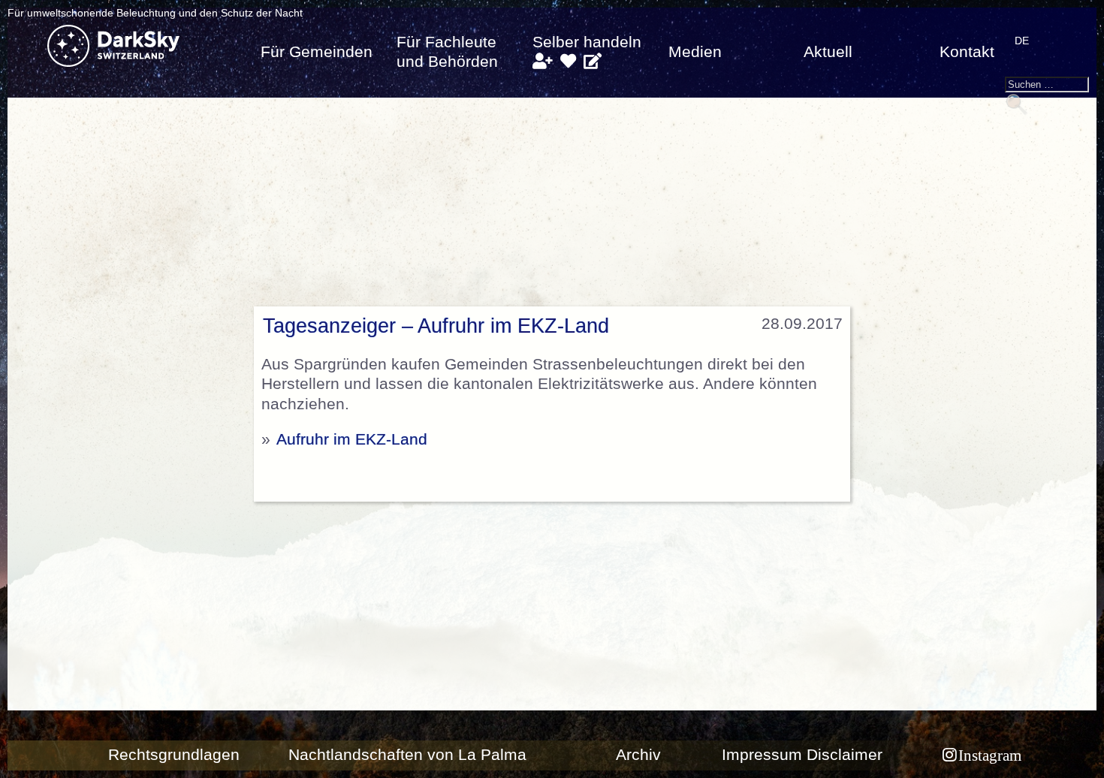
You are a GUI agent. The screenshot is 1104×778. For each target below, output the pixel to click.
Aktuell (828, 52)
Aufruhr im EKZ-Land (351, 439)
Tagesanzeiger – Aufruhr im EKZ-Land (436, 325)
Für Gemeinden (317, 52)
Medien (695, 52)
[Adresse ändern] (592, 61)
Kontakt (967, 52)
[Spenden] (568, 61)
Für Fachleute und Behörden (447, 52)
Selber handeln (586, 42)
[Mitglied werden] (542, 61)
